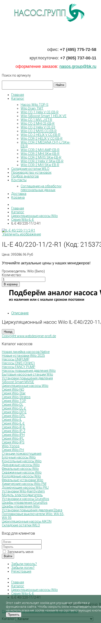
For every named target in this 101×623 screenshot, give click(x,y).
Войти (8, 556)
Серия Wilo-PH (13, 450)
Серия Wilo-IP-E (13, 427)
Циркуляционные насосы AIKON (26, 521)
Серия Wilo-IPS (13, 442)
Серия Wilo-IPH (13, 435)
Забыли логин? (23, 568)
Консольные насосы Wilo (22, 461)
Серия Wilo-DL (12, 404)
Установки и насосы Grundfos (25, 499)
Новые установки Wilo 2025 (23, 355)
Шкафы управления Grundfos (24, 502)
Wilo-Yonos (10, 446)
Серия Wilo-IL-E (13, 423)
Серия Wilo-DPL (13, 416)
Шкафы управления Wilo (21, 506)
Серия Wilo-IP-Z (13, 431)
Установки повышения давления (27, 378)
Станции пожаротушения (21, 453)
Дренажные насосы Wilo (21, 465)
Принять (13, 614)
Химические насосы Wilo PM (24, 484)
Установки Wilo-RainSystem (23, 491)
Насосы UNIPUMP (15, 359)
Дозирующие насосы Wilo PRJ (25, 487)
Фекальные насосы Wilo (20, 469)
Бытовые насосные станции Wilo (27, 374)
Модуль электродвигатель (22, 495)
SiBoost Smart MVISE (18, 382)
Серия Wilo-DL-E (14, 408)
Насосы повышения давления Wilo (29, 371)
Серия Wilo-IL (12, 420)
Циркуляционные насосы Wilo (25, 386)
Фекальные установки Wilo (22, 480)
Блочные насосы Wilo (19, 457)
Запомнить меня (20, 552)
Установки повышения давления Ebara (32, 510)
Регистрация (21, 571)
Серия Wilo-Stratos (16, 397)
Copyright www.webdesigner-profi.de (29, 336)
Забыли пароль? (24, 564)
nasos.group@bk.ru (77, 66)
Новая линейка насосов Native (26, 352)
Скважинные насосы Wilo (22, 472)
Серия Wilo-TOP (14, 401)
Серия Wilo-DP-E (14, 412)
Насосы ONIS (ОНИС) (18, 363)
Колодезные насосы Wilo (21, 476)
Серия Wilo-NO (13, 389)
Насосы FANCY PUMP (18, 367)
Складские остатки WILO (21, 525)
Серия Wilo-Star (14, 393)
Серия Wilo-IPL (13, 438)
